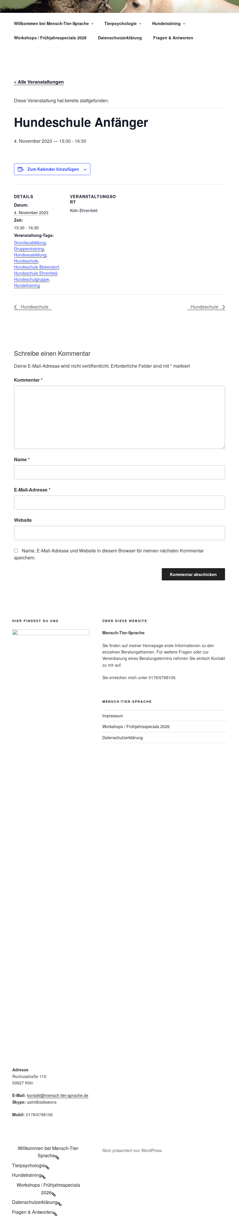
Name (22, 459)
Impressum (112, 715)
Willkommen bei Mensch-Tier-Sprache (51, 23)
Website (23, 520)
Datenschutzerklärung (120, 37)
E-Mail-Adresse (32, 489)
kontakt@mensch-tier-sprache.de (57, 1095)
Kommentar (28, 379)
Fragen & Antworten (173, 37)
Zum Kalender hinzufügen (53, 169)
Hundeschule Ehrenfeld (35, 273)
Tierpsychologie (120, 23)
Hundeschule (26, 261)
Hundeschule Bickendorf (36, 267)
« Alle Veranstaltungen (39, 81)
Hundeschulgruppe (31, 279)
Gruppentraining (29, 248)
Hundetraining (166, 23)
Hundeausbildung (30, 255)
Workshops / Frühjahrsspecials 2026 (50, 37)
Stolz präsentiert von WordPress (132, 1150)
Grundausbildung (30, 242)
